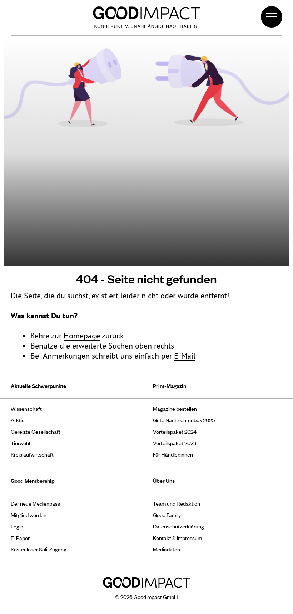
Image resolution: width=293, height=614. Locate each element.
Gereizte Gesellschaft (35, 431)
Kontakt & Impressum (177, 537)
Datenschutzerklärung (178, 526)
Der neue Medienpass (35, 503)
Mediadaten (166, 549)
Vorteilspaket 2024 (175, 431)
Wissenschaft (26, 408)
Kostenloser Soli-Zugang (38, 549)
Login (17, 526)
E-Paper (20, 537)
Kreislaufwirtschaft (32, 454)
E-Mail (184, 356)
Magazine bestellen (175, 408)
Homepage (82, 336)
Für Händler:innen (173, 454)
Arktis (17, 420)
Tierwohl (20, 443)
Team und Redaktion (176, 503)
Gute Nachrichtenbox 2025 (184, 420)
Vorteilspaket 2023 (174, 443)
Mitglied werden (28, 514)
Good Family (167, 514)
